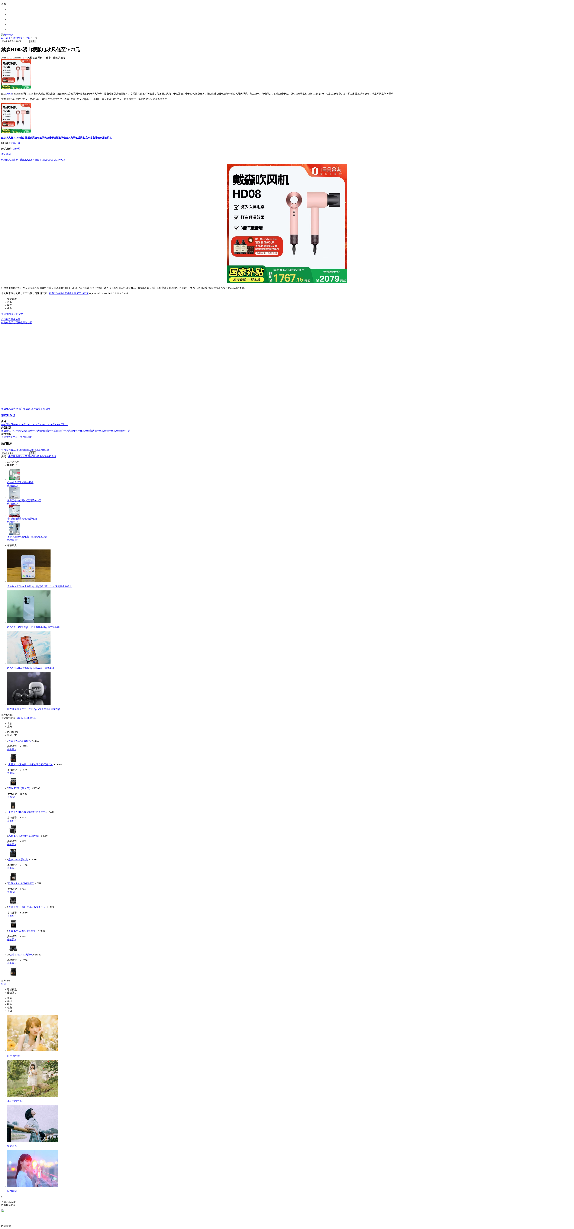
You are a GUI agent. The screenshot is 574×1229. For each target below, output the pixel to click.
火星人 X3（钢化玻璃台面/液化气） (27, 907)
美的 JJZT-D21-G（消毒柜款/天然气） (28, 812)
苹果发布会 (7, 449)
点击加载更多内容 (10, 319)
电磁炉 (28, 437)
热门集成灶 (24, 408)
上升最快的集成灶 (40, 408)
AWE (16, 449)
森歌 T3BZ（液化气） (20, 788)
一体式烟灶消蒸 (40, 430)
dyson (9, 93)
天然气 (4, 437)
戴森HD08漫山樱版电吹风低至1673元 (68, 293)
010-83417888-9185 (26, 718)
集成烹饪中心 (8, 430)
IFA (29, 449)
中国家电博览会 (16, 456)
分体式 (126, 430)
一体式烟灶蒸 (70, 430)
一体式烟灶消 (56, 430)
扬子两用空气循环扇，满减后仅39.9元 (27, 536)
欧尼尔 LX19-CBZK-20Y (21, 883)
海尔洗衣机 (45, 456)
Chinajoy (23, 449)
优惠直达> (12, 485)
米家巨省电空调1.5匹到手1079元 (24, 500)
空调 (53, 456)
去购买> (11, 749)
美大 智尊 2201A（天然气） (23, 931)
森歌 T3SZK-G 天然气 (21, 954)
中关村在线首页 (9, 322)
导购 (27, 38)
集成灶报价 (8, 415)
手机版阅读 (7, 314)
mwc (33, 449)
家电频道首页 (25, 322)
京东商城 (15, 143)
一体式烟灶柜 (116, 430)
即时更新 (18, 314)
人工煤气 (20, 437)
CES (47, 449)
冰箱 (37, 456)
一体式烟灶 (103, 430)
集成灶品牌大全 (9, 408)
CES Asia (40, 449)
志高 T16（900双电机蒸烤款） (24, 836)
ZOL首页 (6, 38)
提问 (3, 984)
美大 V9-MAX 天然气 (19, 740)
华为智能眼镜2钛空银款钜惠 (22, 518)
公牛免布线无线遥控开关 (20, 482)
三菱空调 (30, 456)
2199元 (16, 148)
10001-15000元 (47, 424)
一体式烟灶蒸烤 (24, 430)
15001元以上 (61, 424)
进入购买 (6, 154)
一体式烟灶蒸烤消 (87, 430)
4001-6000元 (19, 424)
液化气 (12, 437)
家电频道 (18, 38)
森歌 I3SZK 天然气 (18, 859)
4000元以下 (7, 424)
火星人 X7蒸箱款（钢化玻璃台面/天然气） (30, 764)
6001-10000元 (33, 424)
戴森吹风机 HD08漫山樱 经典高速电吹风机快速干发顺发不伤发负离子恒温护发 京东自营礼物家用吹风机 (56, 137)
